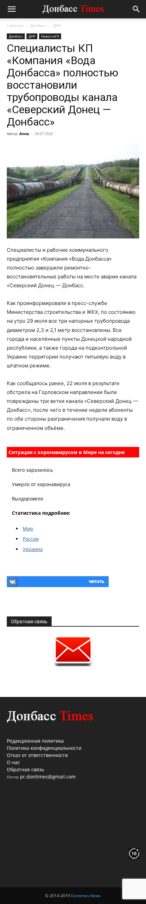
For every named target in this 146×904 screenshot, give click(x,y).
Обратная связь (25, 769)
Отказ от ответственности (37, 755)
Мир (28, 528)
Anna (24, 133)
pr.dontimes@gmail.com (48, 776)
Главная (15, 25)
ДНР (57, 25)
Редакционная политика (35, 741)
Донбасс (38, 25)
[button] (11, 9)
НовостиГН (50, 36)
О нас (13, 762)
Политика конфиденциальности (44, 748)
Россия (31, 539)
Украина (33, 549)
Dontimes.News (86, 896)
